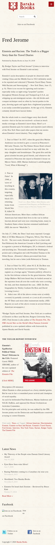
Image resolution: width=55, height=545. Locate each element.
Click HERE (8, 381)
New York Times (27, 428)
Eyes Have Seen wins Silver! (16, 464)
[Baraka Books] (21, 8)
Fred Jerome (6, 428)
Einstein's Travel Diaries (41, 426)
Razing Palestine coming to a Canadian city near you (26, 472)
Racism (37, 428)
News (14, 423)
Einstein (5, 426)
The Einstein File (8, 430)
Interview (16, 428)
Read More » (7, 496)
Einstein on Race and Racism (20, 426)
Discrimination (46, 423)
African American (33, 423)
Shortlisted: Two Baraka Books (17, 479)
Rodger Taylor (46, 428)
